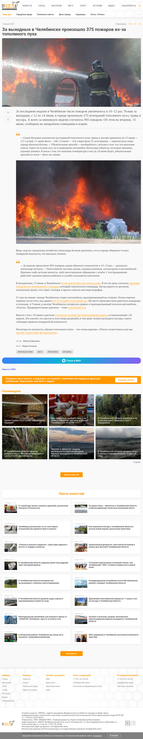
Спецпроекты (129, 6)
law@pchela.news (93, 728)
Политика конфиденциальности (87, 686)
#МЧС (40, 352)
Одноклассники (53, 686)
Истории (97, 6)
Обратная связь (30, 690)
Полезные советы (45, 14)
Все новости (71, 654)
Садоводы (80, 14)
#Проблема (53, 352)
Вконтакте (50, 682)
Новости (27, 6)
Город (41, 6)
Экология (56, 6)
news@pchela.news (81, 682)
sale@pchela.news (125, 682)
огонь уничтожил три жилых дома (81, 283)
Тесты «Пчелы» (97, 14)
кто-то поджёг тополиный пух (69, 300)
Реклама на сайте (125, 686)
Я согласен (114, 736)
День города (65, 14)
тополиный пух (77, 307)
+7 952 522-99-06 (80, 679)
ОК (139, 24)
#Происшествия (25, 352)
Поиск (25, 682)
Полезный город (30, 686)
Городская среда (24, 14)
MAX (130, 24)
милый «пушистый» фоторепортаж (36, 332)
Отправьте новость (126, 380)
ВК (135, 24)
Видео (111, 6)
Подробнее (97, 736)
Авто (70, 6)
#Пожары (67, 352)
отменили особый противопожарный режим (81, 315)
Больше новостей (71, 475)
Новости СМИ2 (9, 369)
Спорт (83, 6)
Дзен (48, 690)
